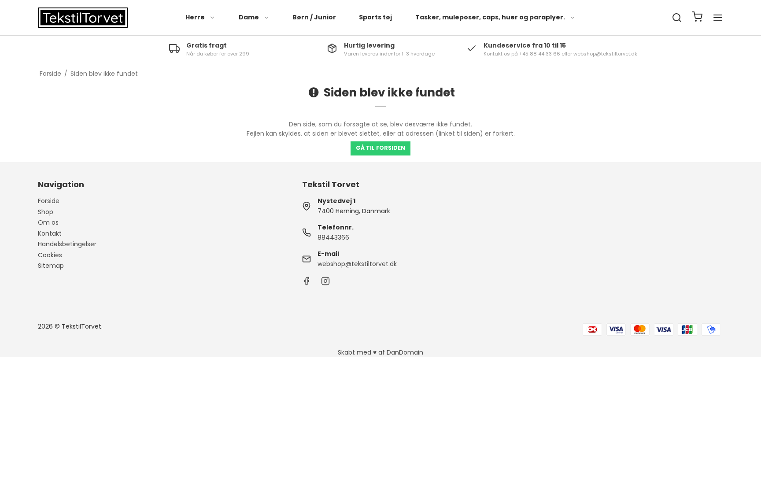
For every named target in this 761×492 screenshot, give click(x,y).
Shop (45, 211)
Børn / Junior (314, 17)
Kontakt (50, 233)
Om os (48, 222)
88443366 (333, 237)
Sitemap (51, 265)
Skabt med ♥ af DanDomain (380, 352)
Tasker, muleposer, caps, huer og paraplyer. (490, 17)
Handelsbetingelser (67, 244)
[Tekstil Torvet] (83, 17)
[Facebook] (306, 283)
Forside (48, 200)
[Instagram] (325, 283)
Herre (195, 17)
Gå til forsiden (380, 148)
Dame (249, 17)
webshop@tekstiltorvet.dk (357, 263)
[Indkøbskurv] (697, 17)
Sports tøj (375, 17)
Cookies (50, 255)
